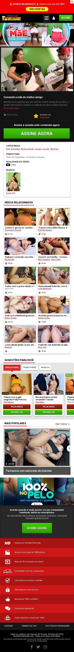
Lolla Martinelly (45, 289)
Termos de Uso (29, 626)
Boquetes (15, 149)
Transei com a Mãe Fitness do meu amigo (53, 228)
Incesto (45, 149)
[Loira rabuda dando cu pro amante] (20, 334)
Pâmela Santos (45, 230)
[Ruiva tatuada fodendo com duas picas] (54, 275)
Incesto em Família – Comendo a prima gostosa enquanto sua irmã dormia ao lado (53, 257)
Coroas (38, 149)
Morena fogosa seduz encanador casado (46, 398)
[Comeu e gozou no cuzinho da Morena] (20, 217)
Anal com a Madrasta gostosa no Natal (20, 315)
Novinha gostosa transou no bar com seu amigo (53, 315)
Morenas (54, 149)
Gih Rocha (9, 259)
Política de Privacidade (57, 626)
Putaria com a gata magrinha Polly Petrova (15, 398)
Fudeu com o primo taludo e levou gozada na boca (20, 286)
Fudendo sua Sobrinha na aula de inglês (53, 345)
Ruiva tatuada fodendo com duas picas (53, 286)
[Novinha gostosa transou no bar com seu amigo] (54, 304)
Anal (8, 149)
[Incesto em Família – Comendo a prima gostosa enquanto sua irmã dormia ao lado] (54, 246)
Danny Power (11, 318)
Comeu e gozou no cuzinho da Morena (20, 228)
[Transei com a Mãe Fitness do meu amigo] (54, 217)
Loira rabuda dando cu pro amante (20, 345)
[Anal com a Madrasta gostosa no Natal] (20, 304)
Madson (8, 347)
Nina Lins (42, 347)
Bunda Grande (27, 149)
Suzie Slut (10, 193)
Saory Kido (56, 259)
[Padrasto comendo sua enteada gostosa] (20, 246)
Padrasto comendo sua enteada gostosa (20, 257)
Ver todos (61, 424)
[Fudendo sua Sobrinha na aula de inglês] (54, 334)
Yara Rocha (39, 402)
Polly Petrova (9, 402)
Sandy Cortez (44, 318)
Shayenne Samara (13, 230)
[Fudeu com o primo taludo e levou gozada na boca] (20, 275)
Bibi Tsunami (44, 259)
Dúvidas (8, 626)
